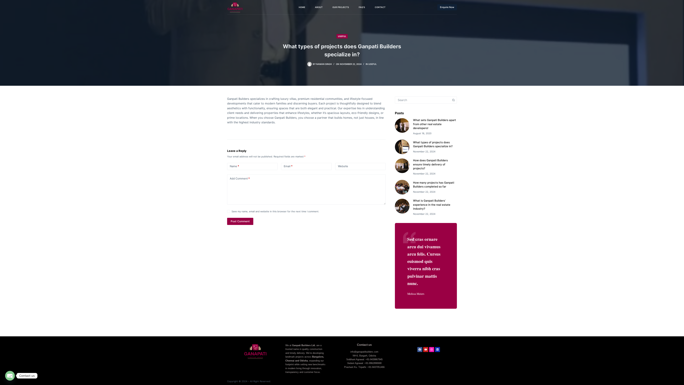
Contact (380, 7)
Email (288, 166)
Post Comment (240, 221)
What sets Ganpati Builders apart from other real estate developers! (434, 124)
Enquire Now (447, 7)
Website (343, 166)
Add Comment (240, 178)
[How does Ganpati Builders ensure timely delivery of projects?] (402, 165)
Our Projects (340, 7)
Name (234, 166)
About (319, 7)
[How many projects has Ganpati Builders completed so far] (402, 187)
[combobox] (422, 100)
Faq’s (362, 7)
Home (302, 7)
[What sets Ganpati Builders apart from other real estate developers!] (402, 125)
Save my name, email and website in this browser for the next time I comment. (275, 211)
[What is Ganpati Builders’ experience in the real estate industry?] (402, 206)
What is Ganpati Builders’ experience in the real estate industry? (431, 204)
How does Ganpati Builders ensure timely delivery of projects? (430, 164)
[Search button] (453, 100)
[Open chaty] (10, 376)
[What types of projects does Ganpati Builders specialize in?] (402, 147)
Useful (342, 36)
